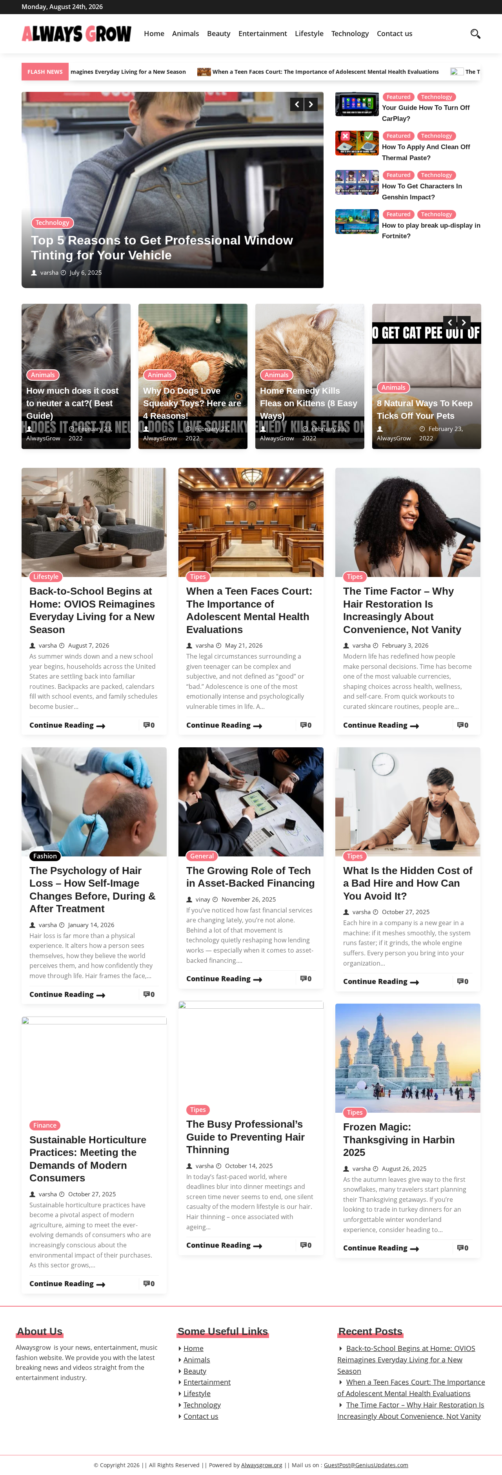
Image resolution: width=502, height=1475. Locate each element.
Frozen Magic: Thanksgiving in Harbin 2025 (399, 1139)
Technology (350, 33)
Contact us (395, 33)
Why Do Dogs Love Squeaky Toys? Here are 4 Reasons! (192, 403)
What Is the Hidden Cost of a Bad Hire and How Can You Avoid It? (408, 883)
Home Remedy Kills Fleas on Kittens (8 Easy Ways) (308, 403)
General (202, 856)
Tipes (198, 576)
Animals (185, 33)
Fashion (45, 856)
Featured (399, 96)
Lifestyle (309, 33)
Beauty (219, 33)
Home (154, 33)
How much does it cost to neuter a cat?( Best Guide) (72, 403)
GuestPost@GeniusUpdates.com (366, 1465)
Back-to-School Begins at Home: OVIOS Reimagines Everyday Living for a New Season (406, 1360)
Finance (44, 1125)
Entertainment (262, 33)
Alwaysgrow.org (261, 1465)
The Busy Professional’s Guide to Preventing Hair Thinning (245, 1137)
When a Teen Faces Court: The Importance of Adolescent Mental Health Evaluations (267, 71)
